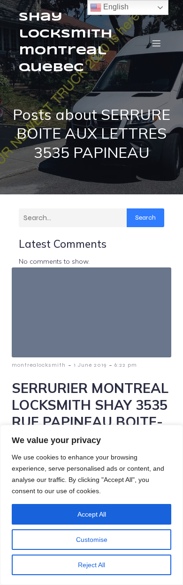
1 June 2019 (90, 365)
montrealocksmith (39, 365)
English (115, 7)
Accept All (91, 514)
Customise (91, 539)
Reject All (91, 565)
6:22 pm (125, 365)
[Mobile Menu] (156, 43)
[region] (91, 505)
